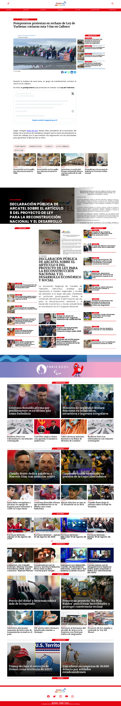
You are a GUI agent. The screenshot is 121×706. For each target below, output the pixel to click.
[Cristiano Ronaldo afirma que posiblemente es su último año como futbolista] (47, 499)
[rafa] (11, 343)
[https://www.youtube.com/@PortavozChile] (66, 697)
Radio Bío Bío (32, 131)
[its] (88, 275)
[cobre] (11, 332)
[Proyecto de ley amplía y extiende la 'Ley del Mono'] (88, 330)
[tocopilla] (80, 48)
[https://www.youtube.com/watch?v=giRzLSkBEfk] (47, 525)
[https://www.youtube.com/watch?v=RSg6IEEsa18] (20, 525)
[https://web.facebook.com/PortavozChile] (48, 697)
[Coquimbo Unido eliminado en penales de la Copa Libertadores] (88, 316)
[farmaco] (88, 289)
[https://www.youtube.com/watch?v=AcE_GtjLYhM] (100, 525)
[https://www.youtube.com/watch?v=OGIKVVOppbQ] (74, 525)
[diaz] (88, 234)
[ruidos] (88, 261)
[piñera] (80, 64)
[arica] (80, 41)
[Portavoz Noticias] (8, 4)
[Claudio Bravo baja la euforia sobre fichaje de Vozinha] (101, 499)
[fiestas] (11, 321)
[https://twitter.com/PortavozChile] (54, 697)
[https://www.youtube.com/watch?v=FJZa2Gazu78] (20, 555)
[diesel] (88, 247)
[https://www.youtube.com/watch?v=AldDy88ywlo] (74, 555)
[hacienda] (11, 286)
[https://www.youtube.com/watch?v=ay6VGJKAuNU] (100, 555)
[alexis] (74, 499)
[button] (20, 146)
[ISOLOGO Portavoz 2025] (60, 5)
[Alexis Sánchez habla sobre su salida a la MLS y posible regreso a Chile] (11, 298)
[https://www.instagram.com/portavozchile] (60, 697)
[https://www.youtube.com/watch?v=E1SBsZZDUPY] (47, 555)
